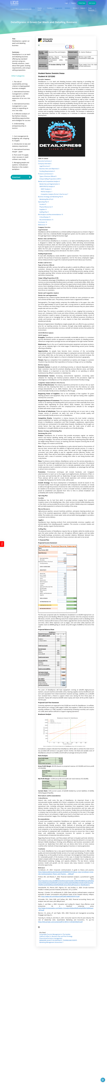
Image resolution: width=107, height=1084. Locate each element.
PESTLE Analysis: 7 (46, 192)
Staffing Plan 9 (43, 212)
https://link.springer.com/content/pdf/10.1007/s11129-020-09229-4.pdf (60, 922)
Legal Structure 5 (44, 166)
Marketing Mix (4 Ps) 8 (46, 199)
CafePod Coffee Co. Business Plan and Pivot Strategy (55, 936)
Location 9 (42, 204)
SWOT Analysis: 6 (46, 189)
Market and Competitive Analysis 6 (49, 181)
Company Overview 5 (44, 164)
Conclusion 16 (42, 222)
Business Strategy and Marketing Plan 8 (50, 197)
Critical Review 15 (44, 217)
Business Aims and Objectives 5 (49, 169)
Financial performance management (50, 938)
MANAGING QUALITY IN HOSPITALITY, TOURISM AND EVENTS (58, 940)
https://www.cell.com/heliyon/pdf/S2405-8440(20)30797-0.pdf (60, 896)
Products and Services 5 (45, 174)
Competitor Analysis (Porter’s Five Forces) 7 (54, 194)
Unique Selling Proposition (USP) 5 (50, 179)
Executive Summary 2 (45, 161)
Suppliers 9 (42, 209)
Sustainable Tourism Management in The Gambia (54, 934)
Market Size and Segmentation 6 (49, 184)
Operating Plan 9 (43, 202)
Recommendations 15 (46, 220)
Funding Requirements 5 (47, 171)
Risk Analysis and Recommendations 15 (50, 214)
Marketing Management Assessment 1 (51, 942)
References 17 (42, 225)
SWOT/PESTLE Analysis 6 (47, 186)
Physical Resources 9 (46, 207)
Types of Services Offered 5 (48, 176)
